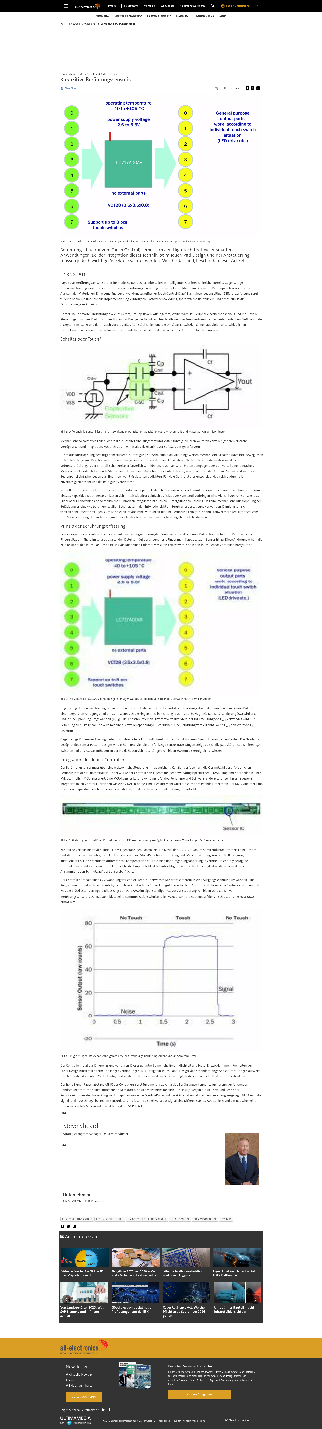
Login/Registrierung (238, 6)
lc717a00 (226, 1219)
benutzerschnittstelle (110, 1219)
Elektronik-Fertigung (159, 16)
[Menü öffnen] (66, 6)
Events (112, 6)
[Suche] (212, 6)
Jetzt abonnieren (84, 1396)
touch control (180, 1219)
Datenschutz (115, 1420)
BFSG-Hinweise (144, 1420)
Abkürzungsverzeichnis (193, 6)
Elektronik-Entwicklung (128, 16)
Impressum (129, 1420)
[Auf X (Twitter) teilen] (253, 88)
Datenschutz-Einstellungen (167, 1420)
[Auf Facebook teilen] (248, 88)
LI (104, 1409)
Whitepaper (167, 6)
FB (110, 1409)
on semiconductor (205, 1219)
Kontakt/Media (190, 1420)
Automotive (103, 16)
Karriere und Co (205, 16)
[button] (66, 1299)
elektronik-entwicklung (77, 1219)
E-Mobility (182, 16)
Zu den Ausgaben (199, 1394)
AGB (105, 1420)
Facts (202, 1420)
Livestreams (131, 6)
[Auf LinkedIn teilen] (258, 88)
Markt (222, 16)
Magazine (149, 6)
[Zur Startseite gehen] (87, 5)
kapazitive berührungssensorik (147, 1219)
